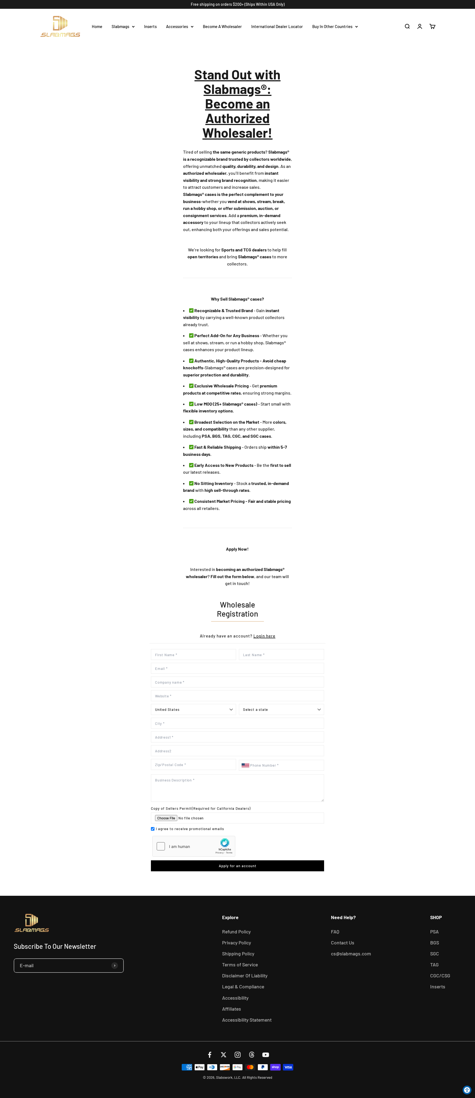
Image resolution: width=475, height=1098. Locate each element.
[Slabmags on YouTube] (265, 1054)
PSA (434, 931)
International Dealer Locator (277, 26)
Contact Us (342, 942)
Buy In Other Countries (332, 26)
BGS (434, 942)
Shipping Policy (238, 953)
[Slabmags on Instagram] (237, 1054)
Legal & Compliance (243, 986)
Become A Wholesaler (222, 26)
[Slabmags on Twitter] (223, 1054)
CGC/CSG (440, 975)
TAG (434, 964)
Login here (264, 635)
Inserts (150, 26)
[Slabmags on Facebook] (209, 1054)
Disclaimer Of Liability (244, 975)
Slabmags (120, 26)
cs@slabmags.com (351, 953)
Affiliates (231, 1009)
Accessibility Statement (247, 1020)
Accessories (177, 26)
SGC (434, 953)
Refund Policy (236, 931)
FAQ (335, 931)
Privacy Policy (236, 942)
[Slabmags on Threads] (251, 1054)
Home (97, 26)
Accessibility (235, 998)
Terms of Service (240, 964)
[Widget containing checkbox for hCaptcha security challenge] (193, 846)
